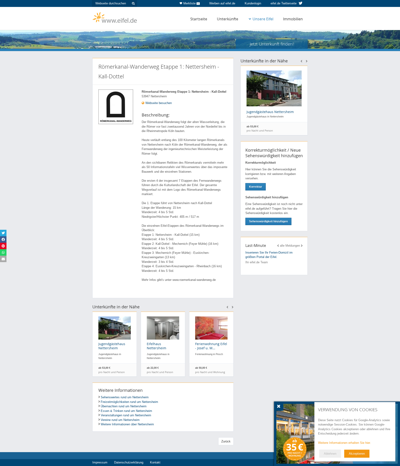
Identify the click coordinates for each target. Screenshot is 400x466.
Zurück (226, 441)
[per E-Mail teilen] (3, 259)
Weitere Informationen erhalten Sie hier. (344, 443)
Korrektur (255, 186)
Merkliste (191, 3)
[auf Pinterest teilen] (3, 246)
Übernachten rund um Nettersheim (124, 406)
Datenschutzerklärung (128, 462)
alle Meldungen (290, 245)
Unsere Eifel (263, 18)
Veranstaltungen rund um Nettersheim (126, 415)
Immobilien (293, 18)
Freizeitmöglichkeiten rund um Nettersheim (129, 402)
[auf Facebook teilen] (3, 239)
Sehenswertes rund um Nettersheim (125, 397)
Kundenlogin (253, 3)
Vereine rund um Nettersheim (120, 420)
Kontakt (155, 462)
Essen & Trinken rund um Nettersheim (126, 411)
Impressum (99, 462)
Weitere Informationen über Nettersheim (127, 424)
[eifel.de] (115, 17)
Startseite (198, 18)
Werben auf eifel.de (222, 3)
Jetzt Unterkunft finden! (272, 44)
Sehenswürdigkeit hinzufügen (268, 221)
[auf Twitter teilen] (3, 233)
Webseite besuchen (158, 103)
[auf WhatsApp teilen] (3, 252)
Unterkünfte (227, 18)
